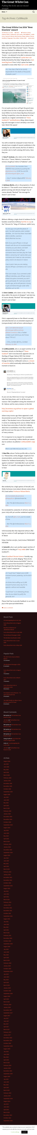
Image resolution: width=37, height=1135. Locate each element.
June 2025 (6, 800)
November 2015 (8, 1071)
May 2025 (6, 803)
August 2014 (7, 1101)
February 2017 (7, 1032)
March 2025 (7, 808)
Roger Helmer (26, 36)
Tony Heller (16, 38)
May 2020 (6, 955)
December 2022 (8, 877)
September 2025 (8, 791)
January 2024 (7, 847)
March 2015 (7, 1090)
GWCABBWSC (26, 34)
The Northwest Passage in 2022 (12, 664)
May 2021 (6, 927)
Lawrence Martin (9, 36)
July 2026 (6, 764)
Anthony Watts (6, 34)
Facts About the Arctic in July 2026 (13, 632)
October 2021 (7, 913)
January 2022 (7, 905)
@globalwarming (10, 171)
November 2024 (8, 819)
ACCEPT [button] (24, 1132)
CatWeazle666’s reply (28, 442)
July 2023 (6, 858)
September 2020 (8, 944)
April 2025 (6, 805)
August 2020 (7, 946)
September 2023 (8, 852)
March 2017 (7, 1029)
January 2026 (7, 780)
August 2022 (7, 888)
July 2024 (6, 830)
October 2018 (7, 991)
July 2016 (6, 1051)
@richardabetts (10, 166)
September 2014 (8, 1098)
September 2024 (8, 825)
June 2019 (6, 977)
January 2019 (7, 988)
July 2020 (6, 949)
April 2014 (6, 1109)
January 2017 (7, 1035)
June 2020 (6, 952)
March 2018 (7, 1002)
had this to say (26, 222)
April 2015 (6, 1087)
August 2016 (7, 1049)
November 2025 (8, 786)
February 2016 (7, 1065)
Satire (17, 32)
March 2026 (7, 775)
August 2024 (7, 827)
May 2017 (6, 1024)
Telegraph (10, 38)
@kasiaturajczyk (18, 328)
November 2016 (8, 1040)
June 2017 (6, 1021)
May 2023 (6, 863)
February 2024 (7, 844)
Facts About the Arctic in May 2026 (13, 645)
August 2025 (7, 794)
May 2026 (6, 769)
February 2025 (7, 811)
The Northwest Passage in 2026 (12, 635)
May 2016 (6, 1057)
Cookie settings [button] (15, 1132)
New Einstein (18, 36)
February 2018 (7, 1004)
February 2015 (7, 1093)
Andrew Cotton (26, 32)
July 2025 (6, 797)
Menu (3, 12)
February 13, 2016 (10, 344)
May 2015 (6, 1085)
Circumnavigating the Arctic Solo (12, 620)
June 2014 (6, 1107)
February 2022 (7, 902)
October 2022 (7, 883)
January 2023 (7, 874)
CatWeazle (13, 34)
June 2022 (6, 894)
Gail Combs (20, 34)
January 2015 (7, 1096)
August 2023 (7, 855)
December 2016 (8, 1038)
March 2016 (7, 1062)
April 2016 (6, 1060)
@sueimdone (20, 496)
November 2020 (8, 938)
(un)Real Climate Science (15, 556)
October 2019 (7, 968)
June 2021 (6, 924)
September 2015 (8, 1073)
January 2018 (7, 1007)
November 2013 (8, 1115)
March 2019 (7, 985)
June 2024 (6, 833)
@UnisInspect (9, 330)
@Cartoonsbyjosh (11, 173)
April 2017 (6, 1026)
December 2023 (8, 850)
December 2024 (8, 816)
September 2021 (8, 916)
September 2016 (8, 1046)
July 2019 (6, 974)
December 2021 (8, 908)
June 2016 (6, 1054)
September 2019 (8, 971)
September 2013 (8, 1120)
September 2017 (8, 1013)
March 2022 (7, 899)
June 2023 (6, 861)
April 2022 (6, 897)
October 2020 (7, 941)
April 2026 (6, 772)
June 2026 (6, 767)
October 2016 (7, 1043)
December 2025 (8, 783)
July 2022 (6, 891)
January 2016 (7, 1068)
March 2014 (7, 1112)
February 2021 (7, 935)
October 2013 (7, 1118)
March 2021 (7, 932)
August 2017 (7, 1015)
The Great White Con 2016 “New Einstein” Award (17, 28)
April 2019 (6, 982)
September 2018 (8, 993)
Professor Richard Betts (21, 491)
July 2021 (6, 921)
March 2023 (7, 869)
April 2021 (6, 930)
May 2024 (6, 836)
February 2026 (7, 778)
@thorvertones (19, 330)
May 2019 (6, 979)
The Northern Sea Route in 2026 (12, 638)
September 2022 (8, 885)
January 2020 (7, 966)
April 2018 (6, 999)
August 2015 (7, 1076)
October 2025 (7, 789)
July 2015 (6, 1079)
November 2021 (8, 910)
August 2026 (7, 761)
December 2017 (8, 1010)
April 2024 (6, 838)
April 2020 (6, 957)
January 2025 (7, 814)
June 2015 (6, 1082)
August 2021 (7, 919)
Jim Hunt (32, 38)
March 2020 (7, 960)
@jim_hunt (20, 173)
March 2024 (7, 841)
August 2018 (7, 996)
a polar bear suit (26, 57)
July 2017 (6, 1018)
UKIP (25, 38)
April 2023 (6, 866)
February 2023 (7, 872)
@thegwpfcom (10, 498)
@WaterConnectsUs (11, 332)
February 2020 (7, 963)
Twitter (21, 38)
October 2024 (7, 822)
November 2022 (8, 880)
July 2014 (6, 1104)
